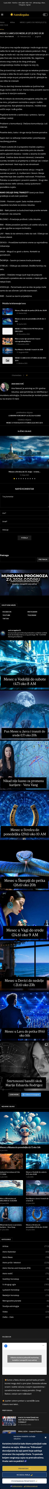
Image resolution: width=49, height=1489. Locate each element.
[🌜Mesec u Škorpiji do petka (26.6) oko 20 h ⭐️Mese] (24, 865)
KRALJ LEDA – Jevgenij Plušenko (30, 1431)
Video (26, 1311)
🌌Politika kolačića (16, 1486)
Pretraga (4, 555)
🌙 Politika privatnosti (30, 1486)
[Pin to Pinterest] (36, 375)
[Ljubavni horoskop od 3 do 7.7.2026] (11, 1161)
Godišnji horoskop (26, 1279)
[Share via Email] (38, 375)
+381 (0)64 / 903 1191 (25, 3)
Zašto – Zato (26, 1317)
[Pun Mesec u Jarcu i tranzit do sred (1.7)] (37, 1188)
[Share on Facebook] (31, 375)
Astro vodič (26, 1273)
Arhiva (12, 22)
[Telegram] (27, 8)
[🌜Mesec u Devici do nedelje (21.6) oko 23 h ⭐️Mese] (24, 965)
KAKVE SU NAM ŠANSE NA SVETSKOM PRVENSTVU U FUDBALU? (28, 1419)
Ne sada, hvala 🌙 (24, 1475)
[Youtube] (24, 8)
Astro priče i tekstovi (26, 1262)
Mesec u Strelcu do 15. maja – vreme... (24, 472)
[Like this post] (28, 375)
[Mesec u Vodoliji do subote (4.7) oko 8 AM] (37, 1161)
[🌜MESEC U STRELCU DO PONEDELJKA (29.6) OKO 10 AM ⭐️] (24, 815)
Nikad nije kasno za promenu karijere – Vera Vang (11, 1226)
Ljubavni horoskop (26, 1289)
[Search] (40, 14)
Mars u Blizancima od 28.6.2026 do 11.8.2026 (8, 1199)
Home (2, 22)
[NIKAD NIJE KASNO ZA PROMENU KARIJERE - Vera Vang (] (24, 765)
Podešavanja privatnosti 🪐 (24, 1481)
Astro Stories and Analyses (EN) (26, 1268)
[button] (45, 1437)
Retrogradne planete (26, 1300)
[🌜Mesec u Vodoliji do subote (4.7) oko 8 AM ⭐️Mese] (24, 664)
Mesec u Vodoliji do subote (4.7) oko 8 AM (36, 1173)
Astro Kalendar (26, 1251)
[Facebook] (18, 8)
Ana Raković (9, 36)
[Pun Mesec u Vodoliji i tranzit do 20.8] (7, 350)
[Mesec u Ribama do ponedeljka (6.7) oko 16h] (24, 1128)
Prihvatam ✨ (24, 1468)
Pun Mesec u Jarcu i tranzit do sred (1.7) (37, 1199)
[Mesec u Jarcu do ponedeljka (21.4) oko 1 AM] (7, 321)
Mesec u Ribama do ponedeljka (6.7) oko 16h (20, 1147)
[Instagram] (21, 8)
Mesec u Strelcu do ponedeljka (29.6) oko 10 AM (36, 1226)
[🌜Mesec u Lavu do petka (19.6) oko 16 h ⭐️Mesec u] (24, 1016)
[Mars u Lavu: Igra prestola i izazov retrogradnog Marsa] (7, 341)
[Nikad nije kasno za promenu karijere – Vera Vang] (11, 1214)
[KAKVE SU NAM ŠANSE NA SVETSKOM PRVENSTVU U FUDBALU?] (9, 1420)
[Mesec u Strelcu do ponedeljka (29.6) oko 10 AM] (37, 1214)
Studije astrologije (26, 1306)
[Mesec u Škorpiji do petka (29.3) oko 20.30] (7, 311)
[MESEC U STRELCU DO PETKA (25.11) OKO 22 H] (7, 331)
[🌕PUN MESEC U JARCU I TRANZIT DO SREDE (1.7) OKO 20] (24, 715)
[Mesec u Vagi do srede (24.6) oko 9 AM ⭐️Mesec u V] (24, 915)
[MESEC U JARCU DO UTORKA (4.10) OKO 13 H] (7, 360)
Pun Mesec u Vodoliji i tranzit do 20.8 (29, 349)
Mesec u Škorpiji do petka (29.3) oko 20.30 (31, 310)
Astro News (26, 1257)
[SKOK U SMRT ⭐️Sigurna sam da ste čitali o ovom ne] (24, 1066)
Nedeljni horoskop (26, 1295)
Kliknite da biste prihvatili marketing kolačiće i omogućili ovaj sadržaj (25, 582)
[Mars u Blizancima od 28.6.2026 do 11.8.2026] (11, 1188)
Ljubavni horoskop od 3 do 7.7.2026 (10, 1173)
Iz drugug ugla (26, 1284)
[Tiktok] (30, 8)
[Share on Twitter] (33, 375)
